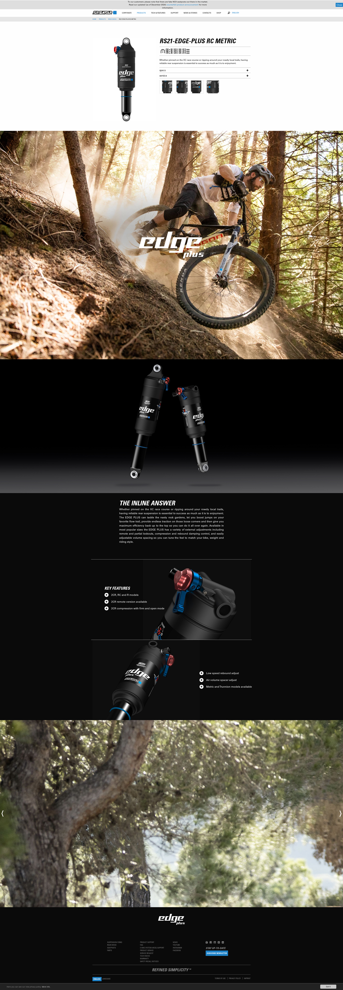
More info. (46, 986)
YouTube (176, 945)
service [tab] (163, 75)
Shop (219, 13)
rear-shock (112, 19)
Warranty (144, 958)
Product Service (147, 950)
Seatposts (111, 948)
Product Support (147, 942)
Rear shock (111, 945)
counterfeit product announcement (183, 4)
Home (94, 19)
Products (102, 19)
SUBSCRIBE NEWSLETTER (217, 953)
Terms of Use (220, 978)
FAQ (141, 945)
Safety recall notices (149, 961)
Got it (328, 986)
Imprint (247, 978)
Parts (109, 950)
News (175, 942)
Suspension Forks (114, 942)
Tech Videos (145, 956)
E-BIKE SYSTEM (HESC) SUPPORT (152, 948)
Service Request (146, 953)
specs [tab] (162, 70)
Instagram (177, 948)
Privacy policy (235, 978)
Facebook (177, 950)
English (235, 13)
